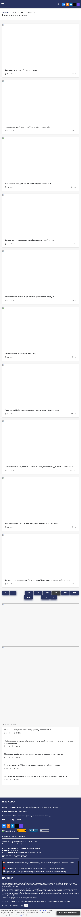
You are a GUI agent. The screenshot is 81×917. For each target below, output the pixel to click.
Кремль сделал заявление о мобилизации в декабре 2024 (29, 240)
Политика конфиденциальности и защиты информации (19, 898)
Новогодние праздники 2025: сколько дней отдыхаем (28, 183)
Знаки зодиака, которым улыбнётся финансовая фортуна (29, 297)
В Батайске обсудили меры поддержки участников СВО (28, 730)
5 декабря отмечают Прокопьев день (21, 70)
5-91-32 (34, 842)
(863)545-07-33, (25, 842)
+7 (19, 842)
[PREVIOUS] (5, 593)
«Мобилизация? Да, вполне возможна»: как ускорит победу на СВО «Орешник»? (39, 467)
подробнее (42, 910)
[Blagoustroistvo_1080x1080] (40, 684)
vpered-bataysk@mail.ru (18, 844)
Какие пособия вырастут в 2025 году (20, 353)
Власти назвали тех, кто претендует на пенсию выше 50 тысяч (31, 523)
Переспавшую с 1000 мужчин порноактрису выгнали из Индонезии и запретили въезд (35, 871)
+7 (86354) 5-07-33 (33, 848)
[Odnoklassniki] (67, 4)
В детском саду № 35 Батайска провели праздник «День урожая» (32, 765)
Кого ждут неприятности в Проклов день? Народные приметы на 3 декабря (37, 580)
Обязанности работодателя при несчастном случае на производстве (33, 754)
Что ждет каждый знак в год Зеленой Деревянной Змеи (29, 127)
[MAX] (78, 4)
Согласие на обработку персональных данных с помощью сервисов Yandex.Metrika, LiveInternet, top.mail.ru (36, 901)
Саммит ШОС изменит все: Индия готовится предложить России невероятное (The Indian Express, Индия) (39, 864)
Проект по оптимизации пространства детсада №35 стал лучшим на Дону (35, 776)
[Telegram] (71, 4)
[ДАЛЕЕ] (53, 597)
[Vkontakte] (63, 4)
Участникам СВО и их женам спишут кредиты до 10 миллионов (32, 410)
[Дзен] (74, 4)
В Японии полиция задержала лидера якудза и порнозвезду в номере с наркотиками (35, 868)
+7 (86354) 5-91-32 (34, 852)
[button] (2, 4)
